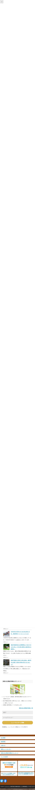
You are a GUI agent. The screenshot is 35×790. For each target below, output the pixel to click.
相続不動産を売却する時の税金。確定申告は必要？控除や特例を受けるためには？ (21, 662)
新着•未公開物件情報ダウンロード (9, 753)
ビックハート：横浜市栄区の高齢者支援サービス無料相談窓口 (16, 786)
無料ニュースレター (6, 749)
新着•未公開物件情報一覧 (26, 708)
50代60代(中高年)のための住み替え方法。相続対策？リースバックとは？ (20, 632)
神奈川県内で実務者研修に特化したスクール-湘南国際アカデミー (26, 773)
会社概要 (3, 737)
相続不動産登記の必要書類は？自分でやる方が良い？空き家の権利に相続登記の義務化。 (21, 647)
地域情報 (3, 741)
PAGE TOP (32, 765)
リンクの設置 (4, 756)
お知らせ (3, 745)
